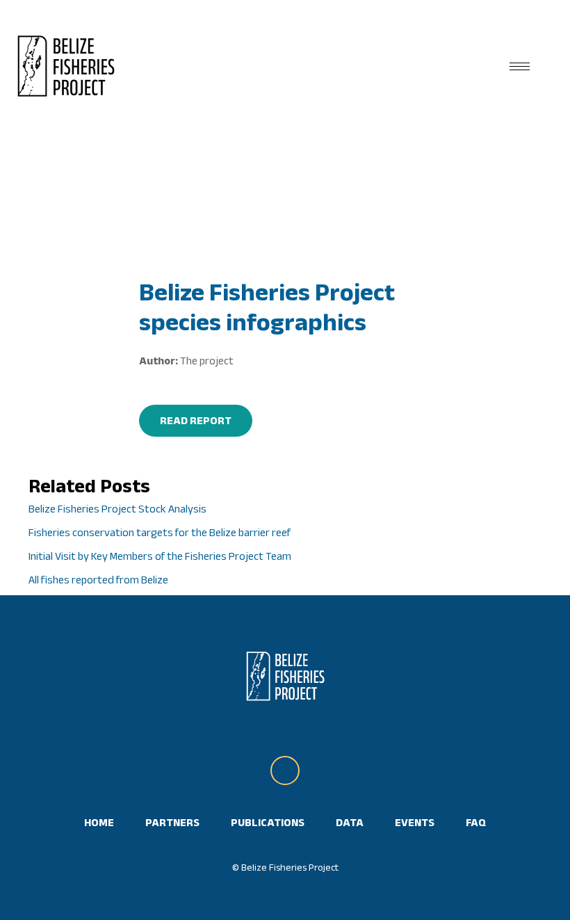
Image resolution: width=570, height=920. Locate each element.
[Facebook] (285, 770)
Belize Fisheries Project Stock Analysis (117, 509)
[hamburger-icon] (519, 66)
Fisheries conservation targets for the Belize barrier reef (159, 532)
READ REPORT (195, 420)
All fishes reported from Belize (98, 580)
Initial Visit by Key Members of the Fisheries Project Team (159, 556)
